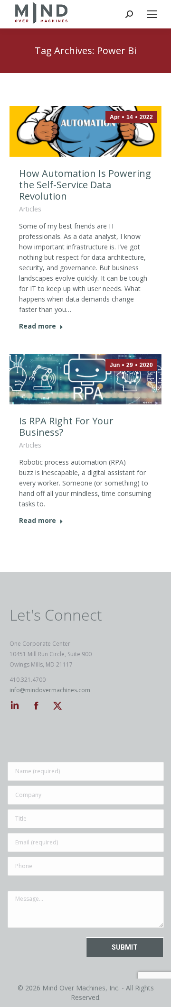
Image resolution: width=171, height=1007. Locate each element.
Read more (37, 326)
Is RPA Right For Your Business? (66, 426)
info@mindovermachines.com (50, 690)
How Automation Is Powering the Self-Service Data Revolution (85, 184)
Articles (30, 208)
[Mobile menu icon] (152, 14)
